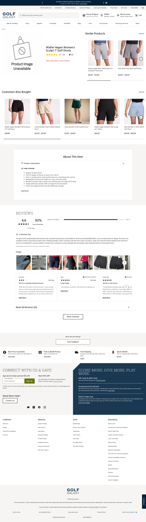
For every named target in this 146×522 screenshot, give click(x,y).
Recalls (110, 465)
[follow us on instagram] (44, 407)
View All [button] (141, 33)
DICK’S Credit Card (45, 8)
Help (142, 8)
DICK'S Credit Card (113, 431)
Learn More (11, 357)
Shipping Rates (112, 446)
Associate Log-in (73, 512)
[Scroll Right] (124, 262)
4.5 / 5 (128, 220)
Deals (137, 23)
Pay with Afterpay (78, 446)
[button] (141, 59)
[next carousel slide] (103, 2)
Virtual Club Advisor (44, 446)
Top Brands (76, 431)
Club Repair (41, 431)
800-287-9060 (94, 507)
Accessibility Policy (44, 512)
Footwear (53, 23)
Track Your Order (113, 439)
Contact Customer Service (115, 435)
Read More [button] (25, 191)
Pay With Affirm (77, 443)
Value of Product (53, 220)
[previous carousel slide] (42, 2)
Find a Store (114, 8)
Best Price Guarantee (114, 450)
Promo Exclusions (113, 461)
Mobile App (76, 424)
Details (82, 359)
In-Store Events (42, 439)
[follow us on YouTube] (28, 407)
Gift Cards (124, 8)
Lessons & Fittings (85, 8)
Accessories (103, 23)
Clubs (27, 23)
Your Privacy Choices (128, 512)
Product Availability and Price (117, 458)
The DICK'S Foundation (9, 431)
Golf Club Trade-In (43, 450)
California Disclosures (59, 517)
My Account (111, 424)
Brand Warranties (113, 469)
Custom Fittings (42, 424)
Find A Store (76, 435)
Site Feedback (87, 517)
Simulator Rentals (43, 435)
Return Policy (112, 443)
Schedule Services (70, 8)
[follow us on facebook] (39, 407)
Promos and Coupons (79, 428)
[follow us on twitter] (33, 407)
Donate (119, 357)
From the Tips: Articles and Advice (118, 454)
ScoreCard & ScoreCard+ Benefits (118, 428)
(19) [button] (72, 55)
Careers (5, 428)
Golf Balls (67, 23)
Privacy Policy (101, 512)
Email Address (9, 379)
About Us (5, 424)
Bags (79, 23)
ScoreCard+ (58, 8)
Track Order (134, 8)
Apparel (39, 23)
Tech (90, 23)
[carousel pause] (106, 2)
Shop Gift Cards (100, 381)
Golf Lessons (41, 428)
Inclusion (5, 435)
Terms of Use (16, 512)
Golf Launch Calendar (100, 8)
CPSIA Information (113, 476)
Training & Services (121, 23)
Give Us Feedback (113, 480)
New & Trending (12, 23)
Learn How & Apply (84, 403)
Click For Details (58, 381)
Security (110, 473)
